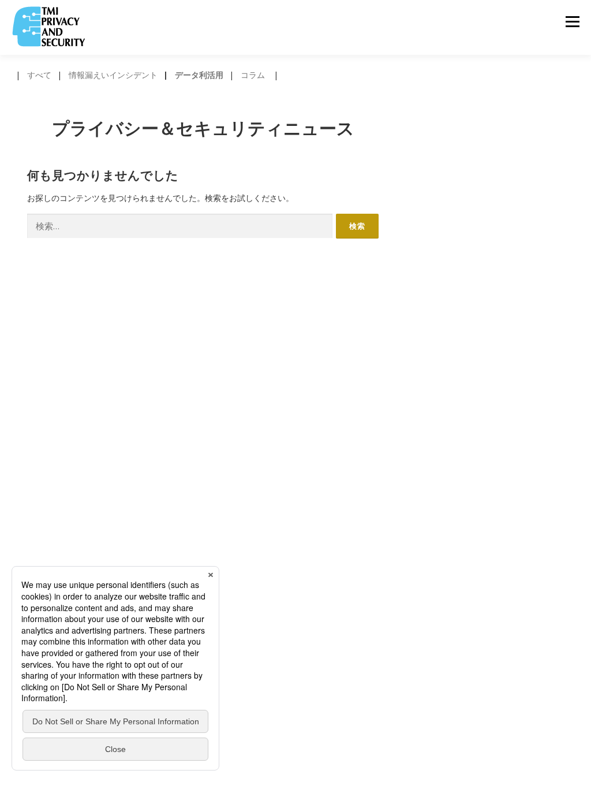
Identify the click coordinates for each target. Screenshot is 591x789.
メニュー (572, 21)
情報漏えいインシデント (113, 74)
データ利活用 (199, 74)
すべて (39, 74)
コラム (253, 74)
